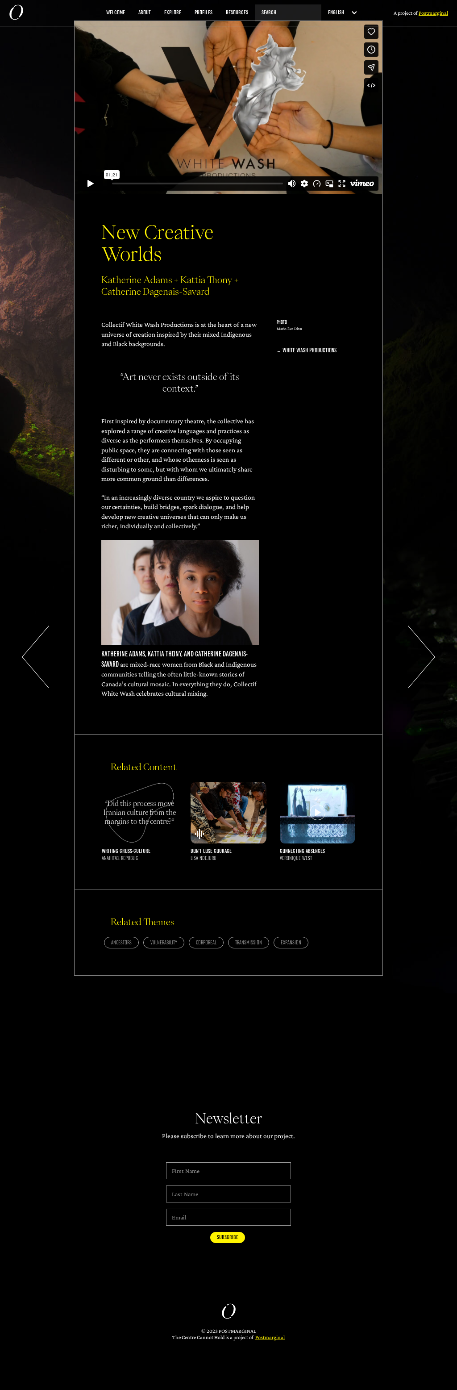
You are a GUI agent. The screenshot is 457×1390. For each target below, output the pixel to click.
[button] (339, 13)
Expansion (291, 942)
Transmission (248, 942)
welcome (115, 12)
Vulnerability (163, 942)
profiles (203, 12)
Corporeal (206, 942)
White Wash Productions (310, 350)
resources (237, 12)
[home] (16, 12)
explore (172, 12)
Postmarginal (270, 1337)
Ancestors (121, 942)
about (144, 12)
